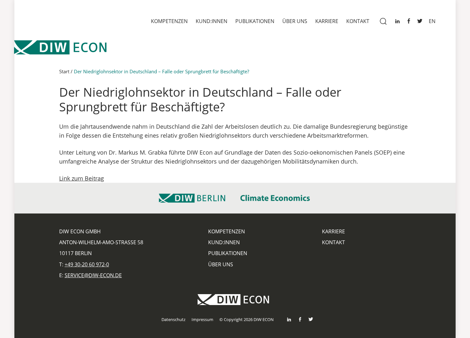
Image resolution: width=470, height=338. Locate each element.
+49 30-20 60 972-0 (87, 264)
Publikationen (254, 21)
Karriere (326, 21)
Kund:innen (211, 21)
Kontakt (357, 21)
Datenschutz (173, 319)
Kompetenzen (169, 21)
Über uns (294, 21)
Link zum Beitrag (81, 178)
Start (64, 71)
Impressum (202, 319)
